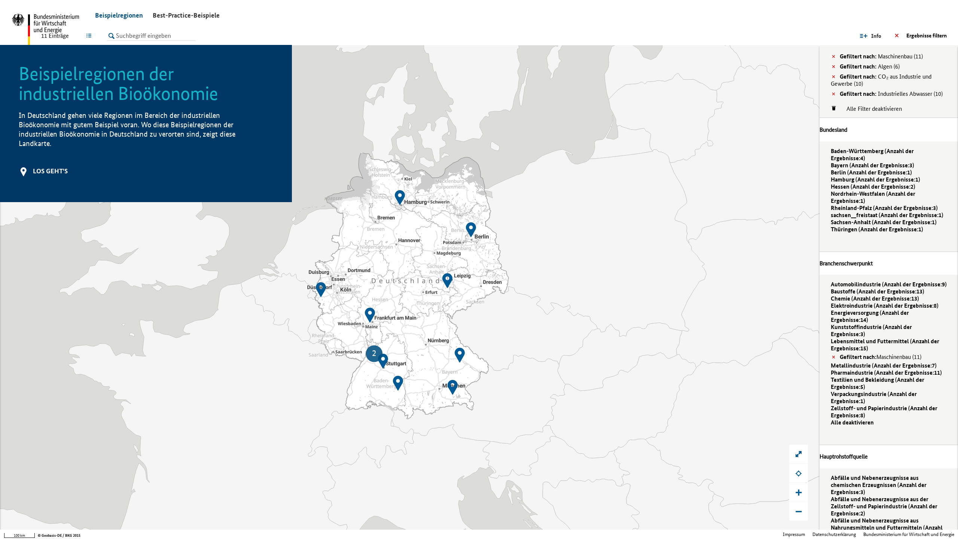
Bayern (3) (872, 165)
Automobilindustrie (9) (889, 284)
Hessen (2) (873, 186)
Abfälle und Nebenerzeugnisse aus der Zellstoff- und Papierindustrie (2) (884, 506)
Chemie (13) (875, 298)
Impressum (794, 534)
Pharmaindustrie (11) (886, 372)
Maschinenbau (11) (881, 56)
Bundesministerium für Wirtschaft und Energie (908, 534)
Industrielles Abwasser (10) (891, 93)
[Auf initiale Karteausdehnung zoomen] (798, 454)
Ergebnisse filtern (926, 35)
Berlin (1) (871, 172)
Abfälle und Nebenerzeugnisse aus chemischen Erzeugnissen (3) (879, 485)
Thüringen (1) (877, 229)
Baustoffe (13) (877, 291)
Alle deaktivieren (852, 422)
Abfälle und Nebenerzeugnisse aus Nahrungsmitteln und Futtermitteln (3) (887, 527)
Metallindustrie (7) (884, 365)
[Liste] (90, 35)
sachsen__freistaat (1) (887, 215)
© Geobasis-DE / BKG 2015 (59, 535)
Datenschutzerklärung (834, 534)
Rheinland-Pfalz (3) (884, 207)
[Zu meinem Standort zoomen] (798, 473)
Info (876, 36)
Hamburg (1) (875, 179)
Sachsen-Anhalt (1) (884, 222)
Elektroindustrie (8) (885, 305)
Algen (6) (870, 66)
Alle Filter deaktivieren (870, 108)
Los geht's (50, 171)
